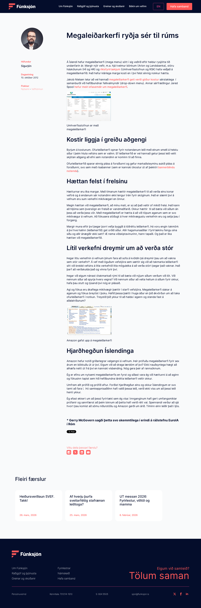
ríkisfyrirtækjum (110, 69)
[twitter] (174, 594)
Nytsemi (25, 89)
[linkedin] (187, 594)
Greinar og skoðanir (114, 6)
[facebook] (181, 594)
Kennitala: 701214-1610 (61, 594)
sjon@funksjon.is (140, 594)
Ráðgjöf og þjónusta (88, 6)
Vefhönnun (37, 89)
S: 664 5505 (102, 594)
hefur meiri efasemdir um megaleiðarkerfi (100, 86)
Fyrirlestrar (64, 568)
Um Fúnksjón (66, 6)
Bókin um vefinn (137, 6)
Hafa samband (66, 578)
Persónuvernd (19, 594)
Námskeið (64, 573)
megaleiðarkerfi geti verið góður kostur (134, 79)
